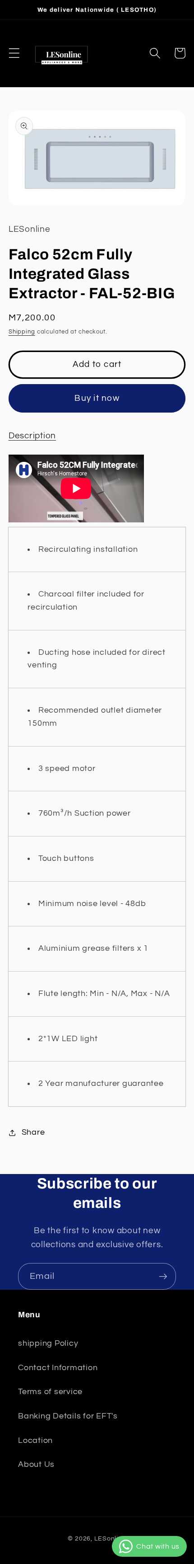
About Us (36, 1465)
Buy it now (97, 398)
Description (32, 436)
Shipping (22, 332)
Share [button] (33, 1132)
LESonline (110, 1539)
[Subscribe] (163, 1276)
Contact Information (57, 1368)
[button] (14, 53)
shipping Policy (48, 1343)
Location (35, 1441)
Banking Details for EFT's (68, 1416)
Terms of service (50, 1392)
